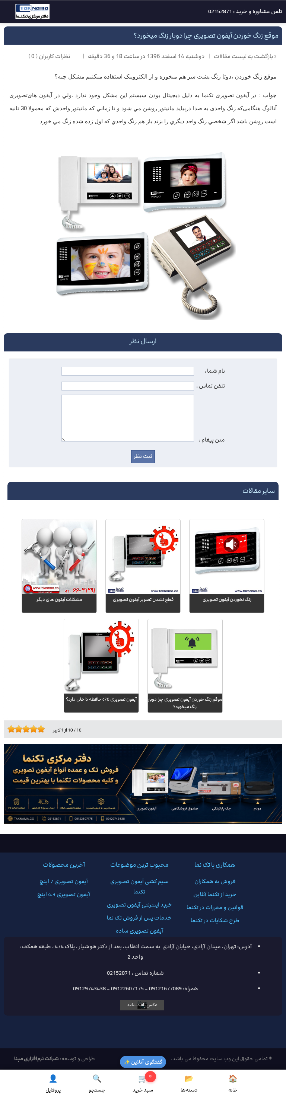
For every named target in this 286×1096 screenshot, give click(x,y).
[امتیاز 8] (35, 729)
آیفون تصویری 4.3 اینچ (63, 894)
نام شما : (214, 371)
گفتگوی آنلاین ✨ (143, 1062)
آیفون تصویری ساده (139, 931)
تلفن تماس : (210, 386)
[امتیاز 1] (9, 729)
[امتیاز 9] (39, 729)
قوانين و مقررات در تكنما (215, 908)
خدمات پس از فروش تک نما (139, 918)
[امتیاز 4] (20, 729)
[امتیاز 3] (17, 729)
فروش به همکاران (215, 881)
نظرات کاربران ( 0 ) (49, 56)
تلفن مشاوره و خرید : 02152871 (245, 11)
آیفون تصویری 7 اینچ (63, 881)
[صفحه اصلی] (27, 13)
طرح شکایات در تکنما (215, 921)
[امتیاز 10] (43, 729)
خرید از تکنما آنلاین (214, 894)
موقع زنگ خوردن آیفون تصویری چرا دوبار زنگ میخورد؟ (206, 36)
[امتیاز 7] (32, 729)
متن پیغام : (212, 440)
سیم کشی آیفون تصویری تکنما (139, 886)
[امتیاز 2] (13, 729)
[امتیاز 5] (24, 729)
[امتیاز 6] (28, 729)
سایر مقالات (258, 491)
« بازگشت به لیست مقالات (245, 56)
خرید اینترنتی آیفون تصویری (139, 905)
